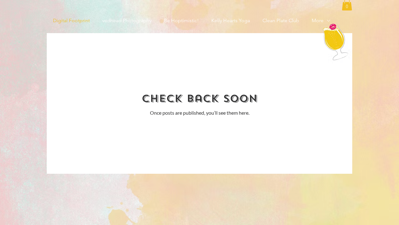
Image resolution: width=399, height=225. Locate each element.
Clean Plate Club (280, 20)
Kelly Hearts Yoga (230, 20)
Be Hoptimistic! (181, 20)
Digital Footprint (71, 20)
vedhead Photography (126, 20)
